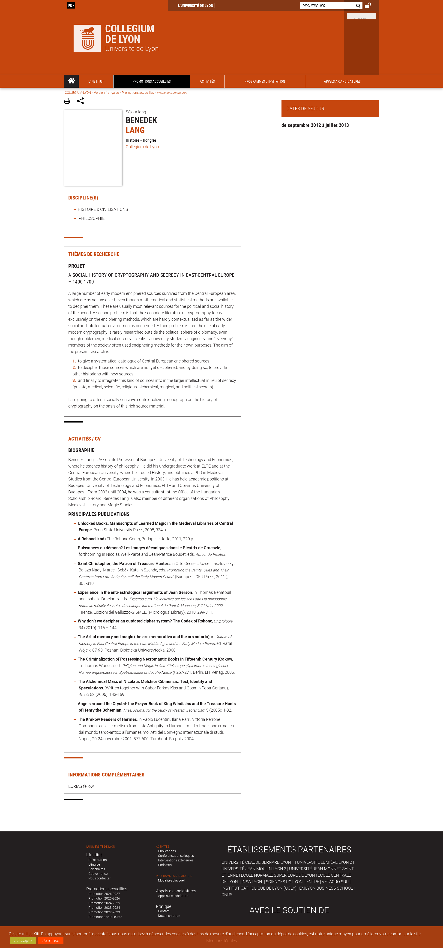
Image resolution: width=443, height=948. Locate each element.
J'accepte (23, 940)
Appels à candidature (173, 896)
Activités (162, 846)
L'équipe (94, 864)
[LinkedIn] (361, 15)
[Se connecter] (371, 6)
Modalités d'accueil (171, 880)
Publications (167, 851)
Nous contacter (99, 878)
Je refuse (50, 940)
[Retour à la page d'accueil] (116, 37)
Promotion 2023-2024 (104, 907)
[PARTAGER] (82, 101)
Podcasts (165, 865)
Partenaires (96, 869)
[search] (331, 5)
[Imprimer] (68, 101)
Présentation (97, 859)
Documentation (169, 915)
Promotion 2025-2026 (104, 898)
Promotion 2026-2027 (104, 893)
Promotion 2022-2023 (104, 912)
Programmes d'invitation (174, 876)
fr (70, 5)
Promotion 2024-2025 (104, 903)
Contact (164, 911)
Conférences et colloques (176, 855)
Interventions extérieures (175, 860)
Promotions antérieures (105, 917)
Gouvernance (98, 873)
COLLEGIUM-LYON (78, 92)
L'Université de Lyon (195, 5)
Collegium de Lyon (142, 146)
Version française (106, 92)
